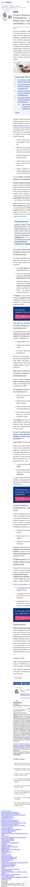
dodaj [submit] (15, 714)
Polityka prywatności (10, 877)
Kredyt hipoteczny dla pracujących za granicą (13, 825)
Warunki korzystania (18, 746)
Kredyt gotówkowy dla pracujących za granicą (13, 815)
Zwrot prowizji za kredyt (7, 875)
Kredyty (17, 6)
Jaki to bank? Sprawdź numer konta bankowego (14, 837)
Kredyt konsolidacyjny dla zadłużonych (11, 829)
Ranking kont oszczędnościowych (10, 842)
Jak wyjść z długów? (6, 832)
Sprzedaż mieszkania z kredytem (10, 824)
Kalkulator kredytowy (6, 845)
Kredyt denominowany (7, 860)
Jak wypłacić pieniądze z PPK (9, 857)
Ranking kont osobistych (7, 838)
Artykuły (12, 6)
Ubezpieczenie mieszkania (8, 865)
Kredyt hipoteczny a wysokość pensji (11, 874)
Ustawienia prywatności (22, 877)
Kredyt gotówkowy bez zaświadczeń (10, 813)
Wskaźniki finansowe (6, 852)
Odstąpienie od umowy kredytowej (10, 869)
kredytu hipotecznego (19, 125)
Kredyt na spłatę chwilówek (8, 830)
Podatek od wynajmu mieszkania (10, 821)
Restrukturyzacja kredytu (7, 817)
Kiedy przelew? (5, 850)
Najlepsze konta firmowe (7, 840)
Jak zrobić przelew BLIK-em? (9, 858)
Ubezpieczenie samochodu (8, 864)
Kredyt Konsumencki (6, 856)
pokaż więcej (17, 754)
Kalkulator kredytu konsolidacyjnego (10, 849)
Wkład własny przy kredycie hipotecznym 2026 (13, 822)
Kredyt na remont (5, 854)
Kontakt (9, 878)
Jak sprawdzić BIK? (6, 870)
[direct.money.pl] (6, 2)
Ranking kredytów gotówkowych (9, 812)
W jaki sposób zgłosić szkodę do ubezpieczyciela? (14, 862)
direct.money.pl (4, 6)
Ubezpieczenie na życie (7, 866)
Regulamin (4, 878)
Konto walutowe (5, 841)
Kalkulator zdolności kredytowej (9, 846)
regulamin (15, 716)
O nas (2, 877)
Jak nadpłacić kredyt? (7, 816)
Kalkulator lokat (5, 848)
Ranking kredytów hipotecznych (9, 820)
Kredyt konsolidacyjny (7, 828)
